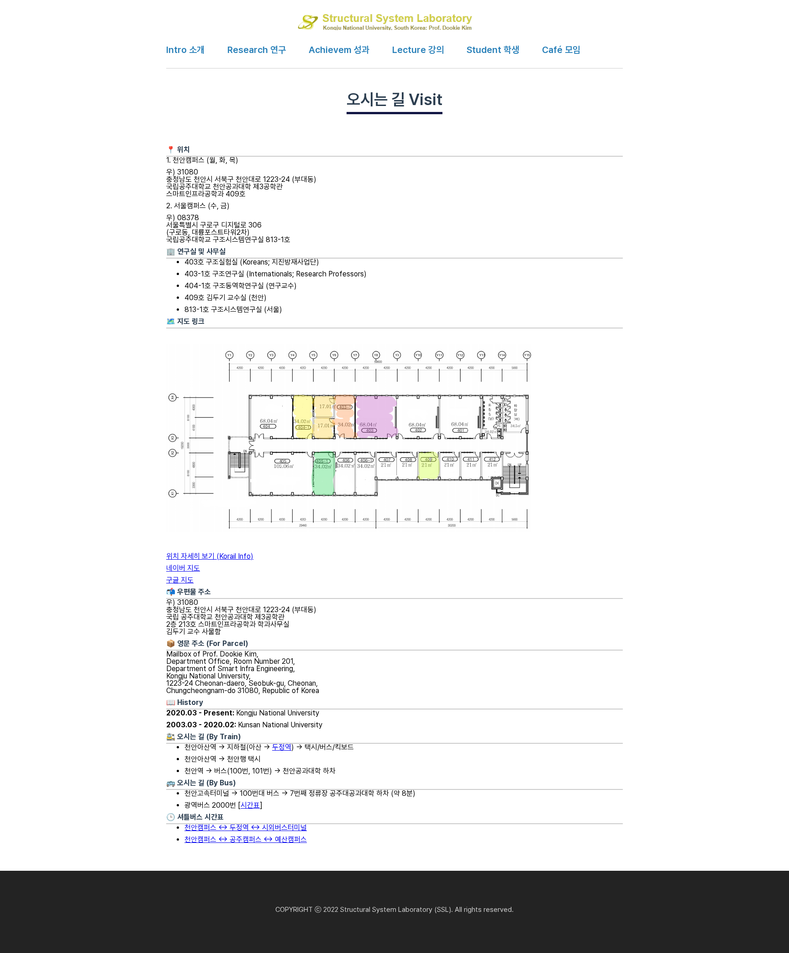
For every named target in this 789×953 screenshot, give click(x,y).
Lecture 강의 (418, 49)
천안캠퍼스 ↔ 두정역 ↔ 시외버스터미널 (245, 827)
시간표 (250, 805)
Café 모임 (561, 49)
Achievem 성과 (339, 49)
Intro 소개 (185, 49)
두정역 (281, 747)
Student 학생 (493, 49)
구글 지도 (180, 580)
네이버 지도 (183, 568)
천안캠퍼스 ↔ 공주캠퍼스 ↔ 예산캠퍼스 (245, 839)
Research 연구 (256, 49)
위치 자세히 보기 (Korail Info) (209, 556)
